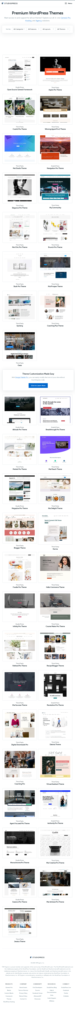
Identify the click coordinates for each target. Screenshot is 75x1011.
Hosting (28, 21)
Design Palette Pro (21, 377)
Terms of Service (23, 990)
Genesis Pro (65, 18)
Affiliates (51, 1001)
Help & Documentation (51, 991)
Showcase (37, 999)
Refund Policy (23, 996)
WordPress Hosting (9, 1001)
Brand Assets (23, 987)
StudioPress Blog (52, 987)
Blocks (9, 990)
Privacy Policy (23, 993)
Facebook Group (37, 993)
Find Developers (37, 987)
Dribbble (66, 996)
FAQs (51, 995)
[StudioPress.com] (10, 3)
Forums (37, 990)
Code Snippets (51, 998)
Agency (39, 21)
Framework (9, 996)
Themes (9, 999)
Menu (70, 3)
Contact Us (23, 999)
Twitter (66, 993)
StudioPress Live (66, 987)
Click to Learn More (38, 385)
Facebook (66, 990)
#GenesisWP (37, 996)
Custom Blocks (9, 993)
